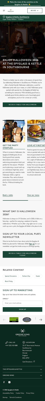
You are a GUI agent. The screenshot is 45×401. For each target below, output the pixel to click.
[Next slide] (40, 319)
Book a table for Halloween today (22, 254)
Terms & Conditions (15, 397)
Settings (35, 224)
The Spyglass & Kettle (12, 369)
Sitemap (5, 397)
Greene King (8, 375)
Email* (5, 299)
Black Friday (9, 281)
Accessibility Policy (8, 393)
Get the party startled (10, 146)
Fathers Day (26, 276)
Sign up (32, 244)
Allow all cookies (22, 231)
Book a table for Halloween (22, 105)
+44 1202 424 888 (11, 345)
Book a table (14, 131)
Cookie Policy (20, 393)
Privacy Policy (30, 393)
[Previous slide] (4, 319)
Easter (38, 276)
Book (33, 10)
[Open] (4, 10)
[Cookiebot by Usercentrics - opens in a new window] (33, 161)
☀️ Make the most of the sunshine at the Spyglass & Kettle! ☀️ (22, 3)
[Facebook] (4, 382)
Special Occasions (11, 276)
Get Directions (27, 362)
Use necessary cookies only (22, 238)
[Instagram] (9, 382)
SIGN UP (22, 309)
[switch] (40, 203)
